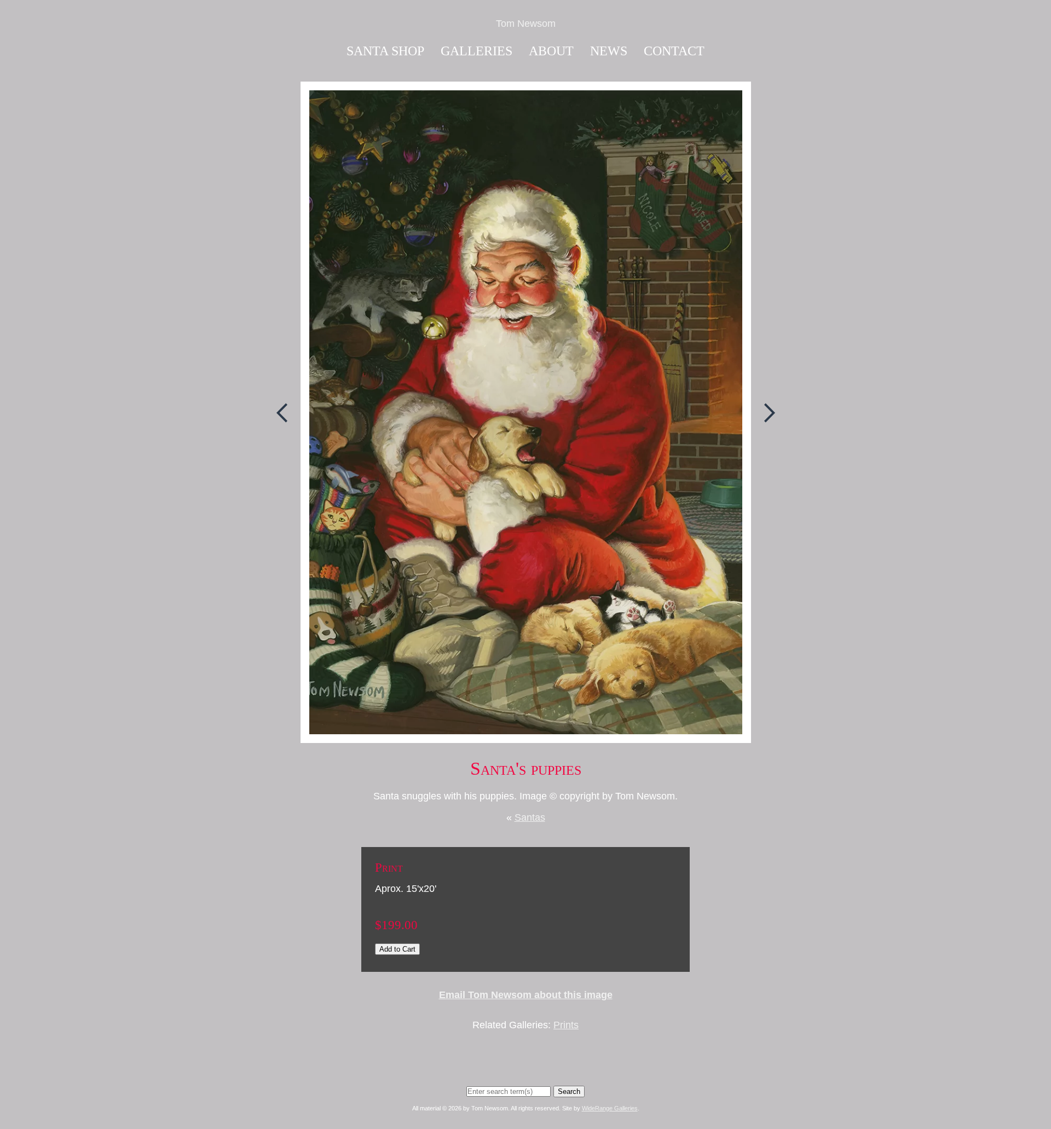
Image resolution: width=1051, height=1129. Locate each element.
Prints (566, 1024)
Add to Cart (397, 949)
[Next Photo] (764, 439)
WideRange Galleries (610, 1108)
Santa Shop (385, 51)
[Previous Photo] (287, 439)
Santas (530, 817)
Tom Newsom (526, 23)
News (608, 51)
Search (569, 1091)
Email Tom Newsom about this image (526, 994)
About (551, 51)
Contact (674, 51)
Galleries (476, 51)
